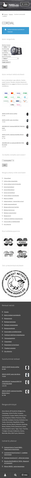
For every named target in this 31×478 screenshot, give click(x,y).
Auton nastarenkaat (9, 192)
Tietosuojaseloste (9, 338)
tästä (3, 84)
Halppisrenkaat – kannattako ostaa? (14, 201)
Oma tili (5, 475)
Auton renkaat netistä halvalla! (12, 184)
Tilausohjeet (7, 178)
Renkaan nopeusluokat (10, 213)
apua (13, 84)
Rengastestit (7, 216)
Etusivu (6, 14)
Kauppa (11, 14)
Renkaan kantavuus (9, 210)
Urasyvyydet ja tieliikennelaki (12, 221)
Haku (15, 475)
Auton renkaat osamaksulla (11, 195)
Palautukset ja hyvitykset (11, 345)
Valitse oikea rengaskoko (10, 181)
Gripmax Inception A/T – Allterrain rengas (16, 458)
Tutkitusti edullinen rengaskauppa (13, 218)
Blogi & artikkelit (8, 198)
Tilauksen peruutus (10, 348)
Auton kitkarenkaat (9, 190)
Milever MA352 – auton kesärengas (14, 466)
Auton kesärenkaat (9, 187)
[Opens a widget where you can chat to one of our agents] (24, 475)
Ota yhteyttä (7, 224)
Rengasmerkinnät (9, 328)
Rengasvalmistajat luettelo (11, 207)
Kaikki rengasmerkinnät (10, 204)
